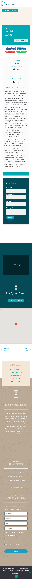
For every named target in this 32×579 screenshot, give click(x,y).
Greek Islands (10, 535)
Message (9, 208)
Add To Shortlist (21, 40)
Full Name (9, 187)
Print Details (16, 174)
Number (9, 201)
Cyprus (8, 533)
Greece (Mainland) (20, 533)
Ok (16, 576)
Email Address (11, 194)
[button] (11, 49)
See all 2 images (16, 265)
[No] (30, 572)
